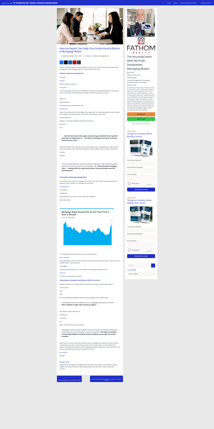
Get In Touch (141, 119)
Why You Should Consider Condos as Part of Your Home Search (106, 379)
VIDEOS (176, 3)
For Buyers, (87, 56)
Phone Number (132, 174)
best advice (63, 352)
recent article (64, 288)
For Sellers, (95, 56)
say (61, 322)
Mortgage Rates (104, 56)
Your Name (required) (134, 160)
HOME (169, 3)
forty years (63, 87)
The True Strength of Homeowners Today (69, 380)
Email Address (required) (135, 167)
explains (62, 156)
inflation (62, 81)
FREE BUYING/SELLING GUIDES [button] (188, 3)
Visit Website (141, 114)
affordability (63, 266)
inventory (63, 273)
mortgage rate (64, 187)
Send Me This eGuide (141, 189)
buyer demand (64, 257)
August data (64, 109)
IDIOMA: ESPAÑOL (206, 3)
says (61, 128)
